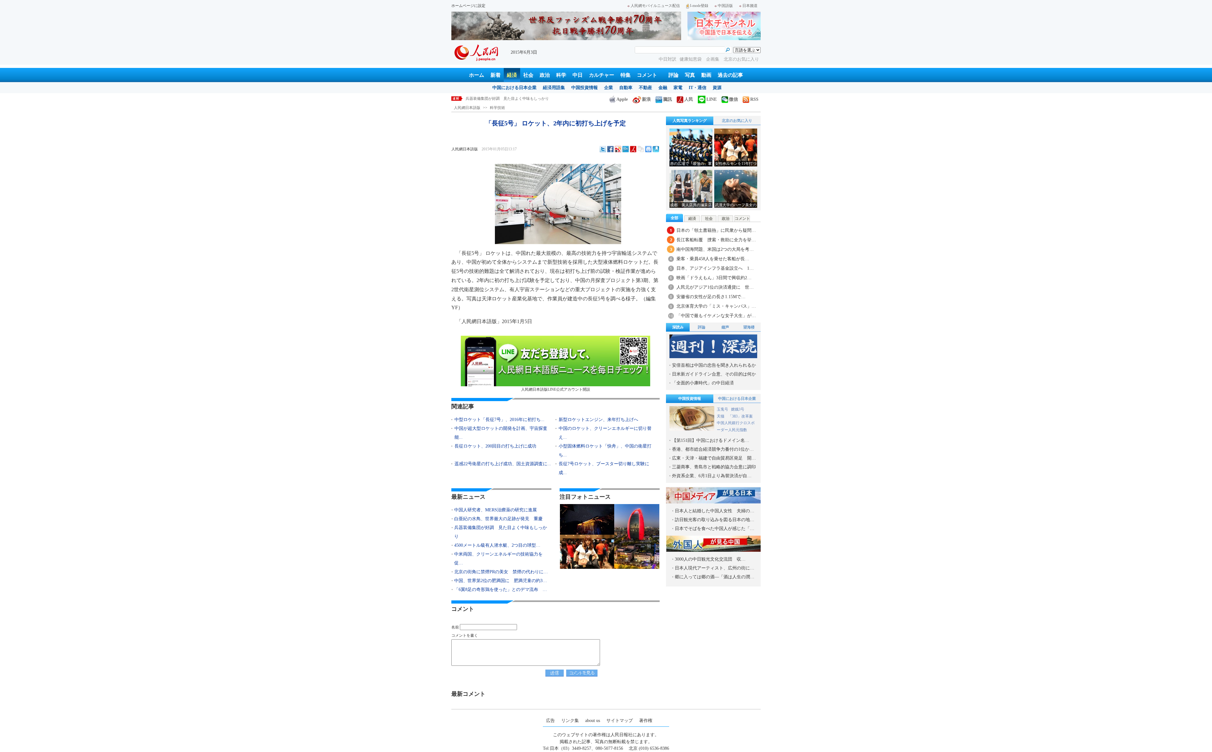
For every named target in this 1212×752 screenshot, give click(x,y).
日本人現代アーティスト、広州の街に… (714, 568)
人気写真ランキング (690, 120)
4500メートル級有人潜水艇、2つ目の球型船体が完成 (510, 98)
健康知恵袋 (691, 59)
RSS (754, 99)
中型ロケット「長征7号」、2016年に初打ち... (499, 419)
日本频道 (750, 5)
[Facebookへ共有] (610, 149)
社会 (528, 75)
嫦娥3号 (737, 409)
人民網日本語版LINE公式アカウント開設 (555, 389)
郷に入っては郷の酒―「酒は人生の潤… (714, 577)
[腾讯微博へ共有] (625, 149)
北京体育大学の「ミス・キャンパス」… (716, 306)
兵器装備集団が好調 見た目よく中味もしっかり (500, 532)
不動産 (645, 87)
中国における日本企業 (514, 87)
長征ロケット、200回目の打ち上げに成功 (495, 446)
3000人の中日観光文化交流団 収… (710, 559)
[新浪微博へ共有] (618, 149)
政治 (545, 75)
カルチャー (601, 75)
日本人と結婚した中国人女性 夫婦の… (714, 510)
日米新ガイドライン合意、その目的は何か (714, 374)
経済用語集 (554, 87)
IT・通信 (697, 87)
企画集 (713, 59)
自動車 (626, 87)
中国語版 (725, 5)
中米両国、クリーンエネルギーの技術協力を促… (498, 558)
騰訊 (667, 99)
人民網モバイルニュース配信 (655, 5)
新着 (495, 75)
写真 (690, 75)
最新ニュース (468, 497)
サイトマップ (619, 720)
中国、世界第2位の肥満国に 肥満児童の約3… (500, 580)
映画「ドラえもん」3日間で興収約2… (714, 277)
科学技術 (497, 107)
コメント (647, 75)
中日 (578, 75)
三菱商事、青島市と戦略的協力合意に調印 (714, 467)
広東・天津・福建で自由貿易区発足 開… (714, 458)
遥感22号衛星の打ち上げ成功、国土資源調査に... (502, 463)
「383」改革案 (740, 416)
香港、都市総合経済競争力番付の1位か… (713, 449)
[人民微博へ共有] (633, 149)
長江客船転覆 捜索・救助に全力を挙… (716, 240)
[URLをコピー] (641, 149)
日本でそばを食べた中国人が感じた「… (714, 528)
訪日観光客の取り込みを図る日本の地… (714, 519)
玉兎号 (722, 409)
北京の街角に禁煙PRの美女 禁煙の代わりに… (501, 571)
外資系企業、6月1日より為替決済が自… (712, 475)
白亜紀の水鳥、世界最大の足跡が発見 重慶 (498, 518)
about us (592, 720)
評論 (673, 75)
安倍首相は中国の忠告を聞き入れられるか (714, 365)
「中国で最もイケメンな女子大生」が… (716, 315)
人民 (688, 99)
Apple (622, 99)
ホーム (476, 75)
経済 (512, 75)
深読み (678, 327)
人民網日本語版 (467, 107)
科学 (561, 75)
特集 (626, 75)
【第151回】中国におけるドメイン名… (710, 440)
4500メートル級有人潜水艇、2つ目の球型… (497, 545)
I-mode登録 (699, 5)
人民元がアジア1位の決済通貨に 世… (715, 287)
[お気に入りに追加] (656, 149)
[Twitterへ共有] (603, 149)
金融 (662, 87)
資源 (717, 87)
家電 (678, 87)
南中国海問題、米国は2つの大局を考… (715, 249)
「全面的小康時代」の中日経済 (703, 383)
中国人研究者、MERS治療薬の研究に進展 (495, 510)
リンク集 (570, 720)
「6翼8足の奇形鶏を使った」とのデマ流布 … (500, 589)
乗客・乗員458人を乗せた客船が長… (712, 258)
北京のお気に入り (741, 59)
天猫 (721, 416)
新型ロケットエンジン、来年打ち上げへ (598, 419)
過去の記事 (730, 75)
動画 (706, 75)
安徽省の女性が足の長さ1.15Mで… (711, 296)
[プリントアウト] (648, 149)
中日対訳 (667, 59)
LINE (711, 99)
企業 (608, 87)
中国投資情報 (584, 87)
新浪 (646, 99)
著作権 (645, 720)
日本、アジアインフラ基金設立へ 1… (715, 268)
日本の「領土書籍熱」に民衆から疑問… (716, 230)
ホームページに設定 (468, 5)
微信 (733, 99)
